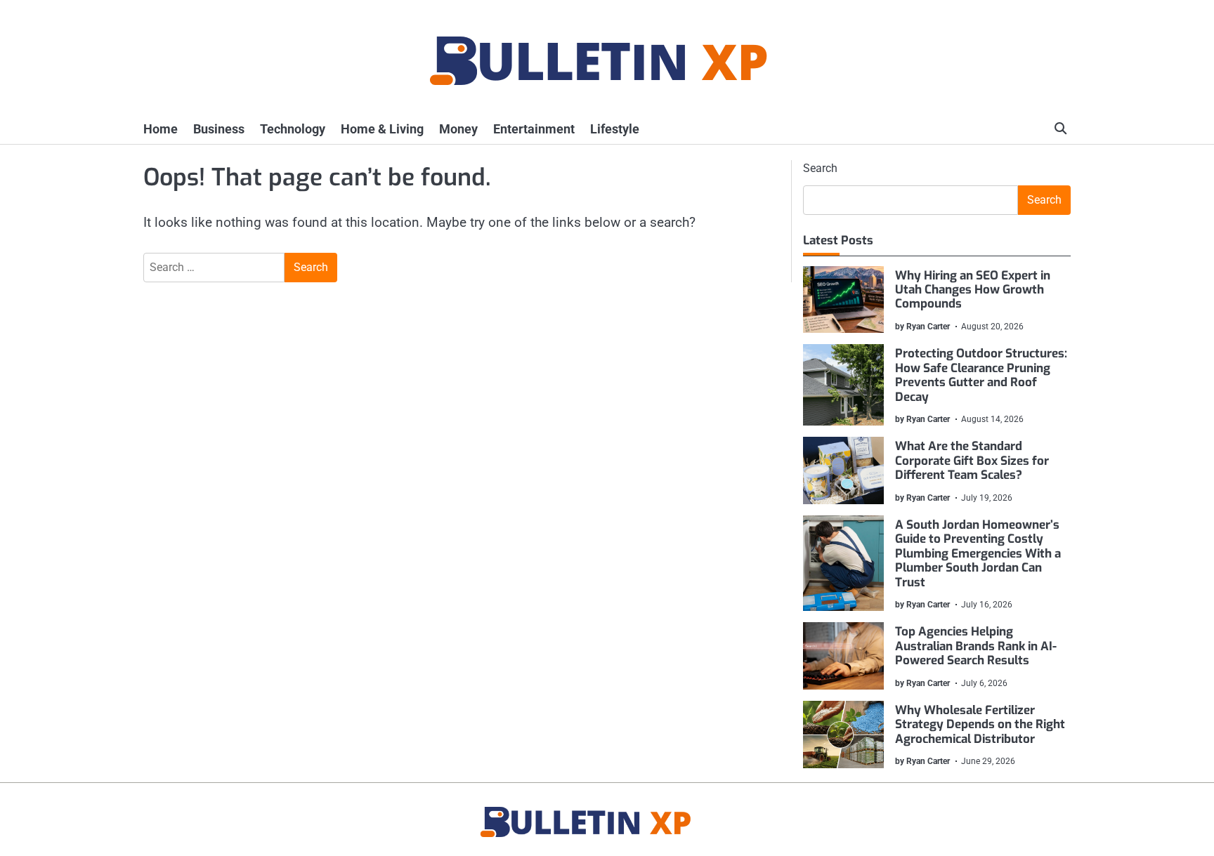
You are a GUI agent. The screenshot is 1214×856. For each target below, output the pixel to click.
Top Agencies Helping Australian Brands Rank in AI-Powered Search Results (976, 646)
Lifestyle (614, 128)
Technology (292, 128)
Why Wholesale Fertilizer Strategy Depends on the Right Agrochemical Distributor (980, 724)
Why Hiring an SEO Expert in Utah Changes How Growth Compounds (972, 290)
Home (160, 128)
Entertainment (534, 128)
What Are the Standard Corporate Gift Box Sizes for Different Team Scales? (972, 460)
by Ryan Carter (922, 326)
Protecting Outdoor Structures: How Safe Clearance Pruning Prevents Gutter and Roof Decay (981, 374)
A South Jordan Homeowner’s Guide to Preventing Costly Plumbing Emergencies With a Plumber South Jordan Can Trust (978, 554)
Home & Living (382, 128)
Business (218, 128)
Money (458, 128)
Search (820, 168)
